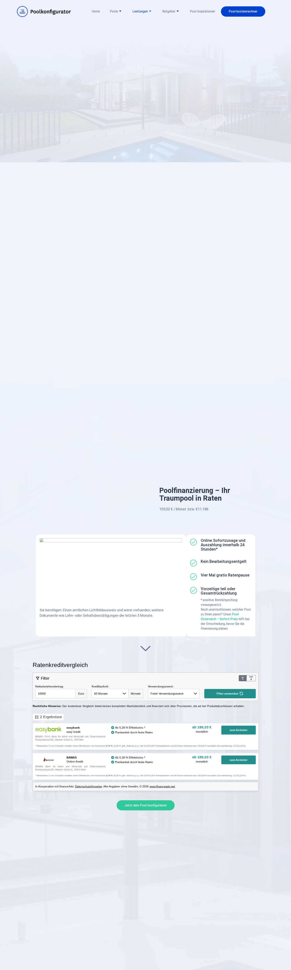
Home (96, 11)
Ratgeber (168, 11)
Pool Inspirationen (202, 11)
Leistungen (140, 11)
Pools (114, 11)
